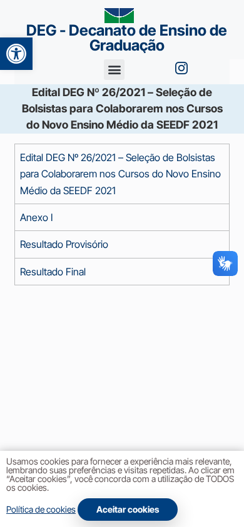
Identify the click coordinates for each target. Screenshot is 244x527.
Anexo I (36, 217)
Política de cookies (41, 509)
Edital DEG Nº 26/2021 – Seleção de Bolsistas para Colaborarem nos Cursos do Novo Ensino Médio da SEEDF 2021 (120, 174)
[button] (16, 53)
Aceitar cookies (127, 509)
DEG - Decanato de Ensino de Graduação (126, 37)
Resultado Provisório (64, 244)
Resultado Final (53, 271)
